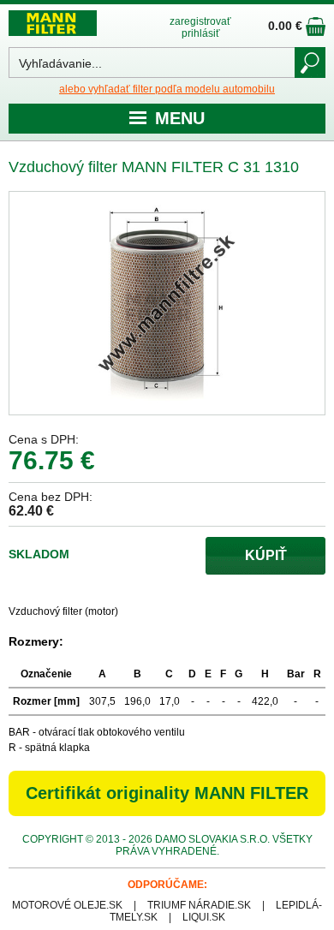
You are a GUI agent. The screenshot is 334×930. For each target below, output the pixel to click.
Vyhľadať (310, 62)
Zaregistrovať (200, 21)
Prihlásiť (201, 33)
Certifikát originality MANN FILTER (167, 793)
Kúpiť (266, 555)
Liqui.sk (203, 917)
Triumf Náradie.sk (199, 905)
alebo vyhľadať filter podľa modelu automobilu (167, 89)
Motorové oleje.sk (67, 905)
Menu (180, 118)
